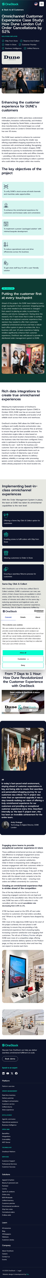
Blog (3, 1231)
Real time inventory (8, 1095)
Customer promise (8, 1203)
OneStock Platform (8, 1152)
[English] (36, 3)
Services (5, 1157)
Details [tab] (23, 617)
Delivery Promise (29, 935)
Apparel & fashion (8, 1180)
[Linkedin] (3, 1073)
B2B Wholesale (7, 1197)
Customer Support (8, 1161)
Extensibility (6, 1139)
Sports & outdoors (8, 1192)
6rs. (27, 1274)
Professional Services (9, 1164)
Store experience (8, 1110)
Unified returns (7, 1107)
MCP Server (6, 1142)
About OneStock (7, 1251)
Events (4, 1260)
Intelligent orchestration (10, 1101)
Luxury (4, 1189)
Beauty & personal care (10, 1183)
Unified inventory (8, 1200)
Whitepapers (6, 1234)
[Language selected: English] (36, 3)
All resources (6, 1228)
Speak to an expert (9, 1068)
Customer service (8, 1104)
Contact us (6, 1257)
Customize (22, 659)
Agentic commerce (8, 1119)
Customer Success (8, 1167)
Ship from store (7, 1209)
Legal (19, 1271)
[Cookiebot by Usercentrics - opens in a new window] (34, 611)
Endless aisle (6, 1215)
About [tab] (37, 617)
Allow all (23, 653)
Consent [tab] (8, 617)
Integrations (6, 1136)
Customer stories (8, 1240)
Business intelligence (9, 1125)
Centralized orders (8, 1212)
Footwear (5, 1186)
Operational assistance (10, 1122)
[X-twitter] (12, 1073)
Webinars (5, 1237)
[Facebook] (16, 1073)
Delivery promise (8, 1098)
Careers (4, 1254)
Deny (23, 665)
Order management (9, 1091)
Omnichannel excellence (10, 1206)
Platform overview (8, 1086)
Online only (6, 1194)
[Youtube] (7, 1073)
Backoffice (5, 1133)
